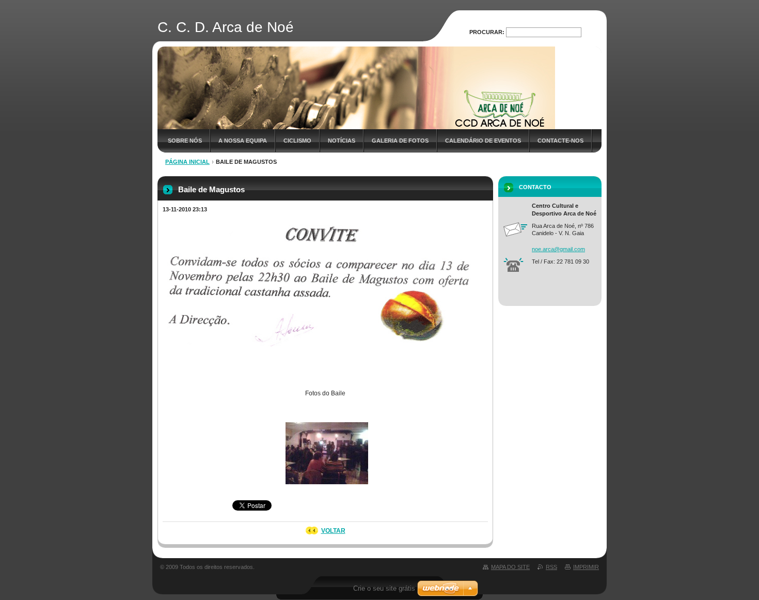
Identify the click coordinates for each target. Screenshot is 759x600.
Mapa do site (510, 567)
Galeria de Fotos (400, 140)
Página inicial (187, 162)
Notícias (341, 140)
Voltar (333, 530)
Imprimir (586, 567)
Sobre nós (185, 140)
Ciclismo (297, 140)
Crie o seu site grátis (384, 588)
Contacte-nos (560, 140)
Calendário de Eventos (483, 140)
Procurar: (486, 32)
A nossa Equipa (242, 140)
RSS (551, 567)
